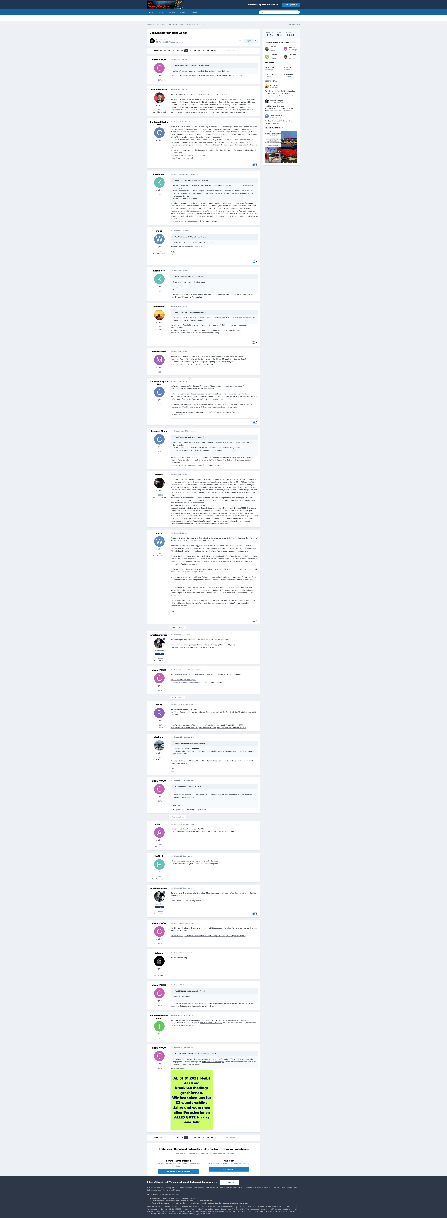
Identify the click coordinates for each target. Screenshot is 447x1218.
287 (160, 725)
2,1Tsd (160, 451)
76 (182, 51)
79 (195, 51)
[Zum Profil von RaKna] (159, 713)
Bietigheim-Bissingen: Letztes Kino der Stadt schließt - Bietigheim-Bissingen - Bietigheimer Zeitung (208, 936)
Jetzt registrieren (291, 5)
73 (169, 51)
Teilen (238, 41)
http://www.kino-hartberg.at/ (211, 1023)
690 (160, 844)
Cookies (197, 1214)
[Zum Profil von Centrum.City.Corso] (159, 132)
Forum (151, 12)
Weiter (214, 51)
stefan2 (159, 474)
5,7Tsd (160, 495)
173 (160, 1038)
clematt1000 (159, 59)
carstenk (274, 55)
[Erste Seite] (150, 50)
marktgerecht (159, 351)
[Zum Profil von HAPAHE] (159, 864)
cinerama (274, 47)
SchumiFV (163, 39)
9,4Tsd (160, 658)
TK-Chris (292, 55)
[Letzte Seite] (220, 50)
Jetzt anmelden (229, 1169)
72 (165, 51)
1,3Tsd (160, 372)
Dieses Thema (287, 12)
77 (186, 51)
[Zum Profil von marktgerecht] (159, 360)
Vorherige (158, 51)
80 (199, 51)
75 (178, 51)
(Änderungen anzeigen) (184, 158)
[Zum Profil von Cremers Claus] (159, 439)
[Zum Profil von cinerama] (267, 49)
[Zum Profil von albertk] (159, 832)
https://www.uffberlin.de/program (183, 680)
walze (159, 231)
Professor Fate (159, 89)
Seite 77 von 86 (230, 51)
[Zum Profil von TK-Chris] (286, 57)
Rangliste (194, 12)
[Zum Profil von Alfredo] (159, 961)
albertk (159, 824)
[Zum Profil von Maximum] (159, 745)
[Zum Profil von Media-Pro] (159, 315)
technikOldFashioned (159, 1016)
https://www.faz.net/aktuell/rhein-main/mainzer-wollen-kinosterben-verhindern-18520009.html (207, 831)
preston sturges (158, 635)
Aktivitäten (171, 12)
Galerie (160, 12)
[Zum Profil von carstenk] (267, 57)
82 (208, 51)
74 (173, 51)
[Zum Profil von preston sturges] (159, 643)
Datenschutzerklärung (256, 1211)
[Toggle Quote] (174, 66)
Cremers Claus (203, 66)
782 (160, 327)
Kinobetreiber (203, 180)
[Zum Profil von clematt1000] (159, 68)
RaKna (159, 704)
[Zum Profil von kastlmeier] (159, 182)
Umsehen (182, 12)
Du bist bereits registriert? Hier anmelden (263, 5)
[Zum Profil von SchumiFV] (152, 40)
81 (203, 51)
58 (160, 973)
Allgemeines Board (176, 42)
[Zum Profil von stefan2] (159, 483)
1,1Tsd (160, 80)
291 (159, 251)
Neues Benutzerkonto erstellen (178, 1172)
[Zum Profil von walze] (159, 239)
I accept (230, 1182)
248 (160, 194)
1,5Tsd (160, 876)
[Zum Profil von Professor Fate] (159, 97)
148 (159, 145)
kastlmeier (159, 174)
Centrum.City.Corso (159, 123)
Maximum (159, 737)
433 (160, 757)
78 (190, 51)
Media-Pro (158, 306)
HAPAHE (158, 856)
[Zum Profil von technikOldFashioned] (159, 1026)
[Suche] (297, 12)
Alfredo (159, 953)
